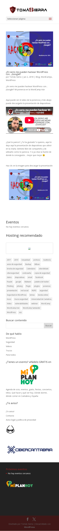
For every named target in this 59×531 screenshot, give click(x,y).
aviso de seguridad (14, 264)
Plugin (28, 286)
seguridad (44, 290)
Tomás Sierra (15, 77)
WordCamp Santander (31, 308)
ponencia (46, 286)
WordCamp (45, 303)
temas (32, 295)
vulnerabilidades (21, 303)
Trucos (9, 350)
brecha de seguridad (15, 268)
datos (9, 277)
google (18, 282)
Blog (38, 77)
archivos (36, 260)
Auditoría (47, 260)
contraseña (26, 273)
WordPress (11, 80)
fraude (9, 282)
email (30, 277)
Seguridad (10, 342)
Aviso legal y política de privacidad (21, 419)
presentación (12, 290)
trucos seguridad (21, 299)
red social (24, 290)
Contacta (10, 415)
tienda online (43, 295)
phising (20, 286)
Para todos (11, 354)
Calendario (31, 268)
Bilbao (37, 264)
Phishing (10, 286)
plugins (37, 286)
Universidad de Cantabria (41, 299)
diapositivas (19, 277)
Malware (28, 282)
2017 (9, 260)
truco (9, 299)
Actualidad (26, 260)
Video (9, 303)
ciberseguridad (13, 273)
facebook (39, 277)
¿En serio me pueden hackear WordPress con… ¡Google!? (27, 73)
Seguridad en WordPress (16, 295)
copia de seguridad (42, 273)
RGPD (34, 290)
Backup (28, 264)
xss (20, 312)
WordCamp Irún (13, 308)
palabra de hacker (42, 282)
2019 (16, 260)
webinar (34, 303)
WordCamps (46, 77)
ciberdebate (43, 268)
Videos (9, 346)
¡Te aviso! (10, 411)
